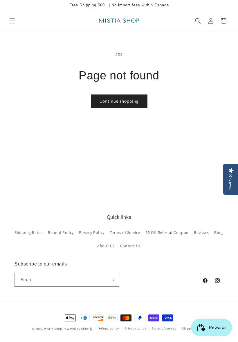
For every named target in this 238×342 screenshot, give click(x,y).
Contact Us (130, 245)
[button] (12, 20)
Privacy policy (135, 328)
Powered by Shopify (78, 329)
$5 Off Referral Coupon (167, 232)
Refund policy (108, 328)
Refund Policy (61, 232)
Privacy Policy (91, 232)
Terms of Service (125, 232)
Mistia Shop (53, 329)
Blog (218, 232)
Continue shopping (119, 101)
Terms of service (164, 328)
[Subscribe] (112, 280)
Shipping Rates (28, 232)
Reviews (201, 232)
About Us (106, 245)
